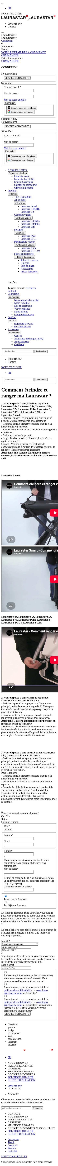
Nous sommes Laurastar (26, 300)
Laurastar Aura (21, 176)
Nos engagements (23, 305)
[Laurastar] (29, 17)
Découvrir (31, 288)
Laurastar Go (27, 211)
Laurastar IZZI (28, 236)
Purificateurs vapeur (24, 241)
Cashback (19, 344)
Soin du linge (27, 265)
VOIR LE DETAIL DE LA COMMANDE (23, 52)
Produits (12, 190)
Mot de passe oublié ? (15, 99)
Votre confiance (22, 308)
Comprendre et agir (24, 314)
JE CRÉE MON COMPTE (17, 78)
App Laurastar (21, 341)
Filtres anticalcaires (24, 253)
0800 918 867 (15, 1085)
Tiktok (11, 1142)
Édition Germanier (23, 182)
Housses (25, 263)
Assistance (13, 329)
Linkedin (12, 1151)
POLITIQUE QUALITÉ (21, 1077)
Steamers (18, 229)
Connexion (7, 40)
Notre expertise (22, 303)
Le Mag (12, 290)
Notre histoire (21, 311)
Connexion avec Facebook (23, 108)
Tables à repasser (29, 260)
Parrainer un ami (22, 326)
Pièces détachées (29, 271)
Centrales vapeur (22, 214)
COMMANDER (10, 55)
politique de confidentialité (17, 990)
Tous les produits (22, 197)
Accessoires (27, 268)
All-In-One (19, 199)
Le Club (12, 317)
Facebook (13, 1145)
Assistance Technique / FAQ (28, 338)
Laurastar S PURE (30, 209)
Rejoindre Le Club (23, 323)
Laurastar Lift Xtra (30, 221)
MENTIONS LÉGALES (14, 1156)
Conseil (18, 335)
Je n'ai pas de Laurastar (15, 899)
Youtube (12, 1148)
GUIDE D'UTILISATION (21, 1080)
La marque (13, 293)
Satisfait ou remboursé (25, 184)
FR (9, 8)
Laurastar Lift (27, 226)
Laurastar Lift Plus (30, 224)
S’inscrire (37, 1108)
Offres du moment (23, 187)
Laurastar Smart (29, 206)
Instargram (13, 1139)
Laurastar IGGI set (30, 250)
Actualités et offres (17, 170)
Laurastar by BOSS (24, 179)
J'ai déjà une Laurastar (15, 905)
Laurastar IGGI (28, 238)
